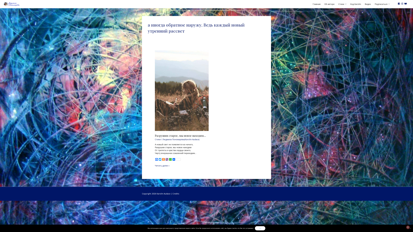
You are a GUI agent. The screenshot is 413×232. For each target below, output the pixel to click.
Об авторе (329, 4)
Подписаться (381, 4)
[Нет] (410, 228)
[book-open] (406, 4)
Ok (260, 228)
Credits (176, 193)
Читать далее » (162, 165)
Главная (317, 4)
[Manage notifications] (408, 227)
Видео (368, 4)
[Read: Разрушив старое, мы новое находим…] (182, 90)
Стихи (341, 4)
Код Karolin (355, 4)
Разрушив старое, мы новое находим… (180, 135)
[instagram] (402, 4)
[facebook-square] (399, 4)
